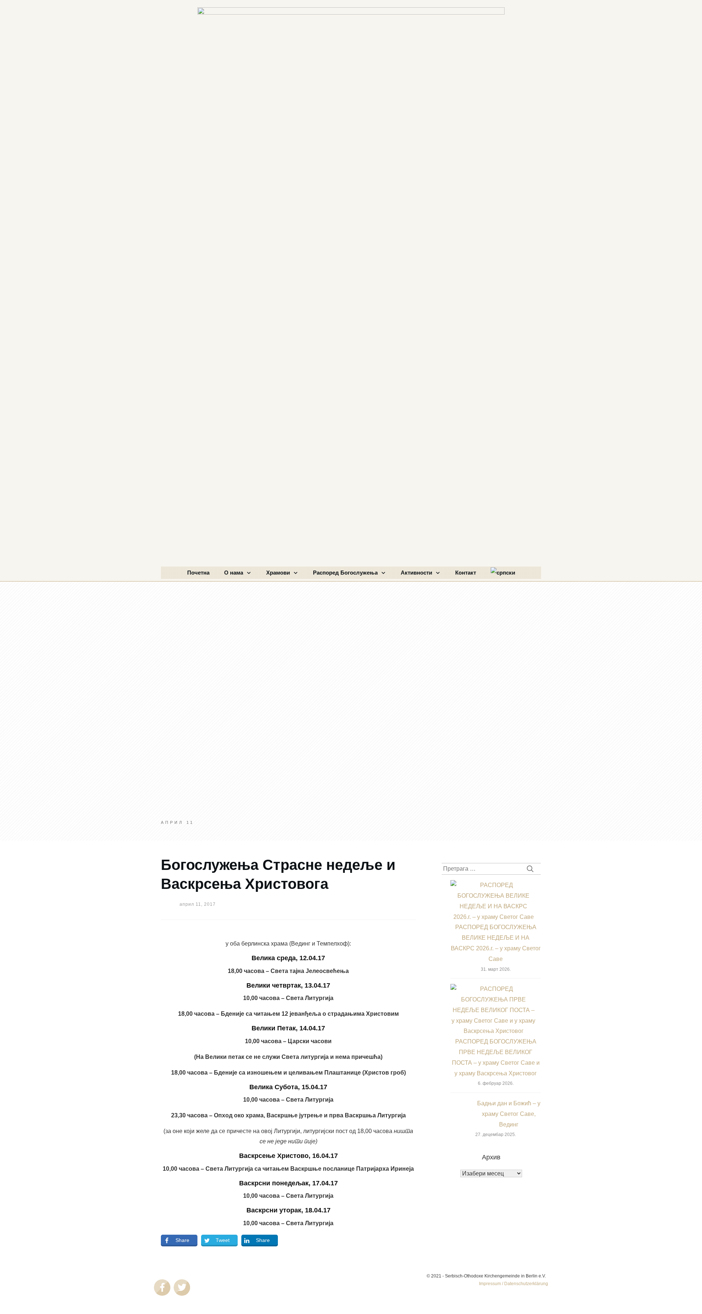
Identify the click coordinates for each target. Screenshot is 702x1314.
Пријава (491, 1278)
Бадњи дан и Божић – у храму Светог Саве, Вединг (508, 1114)
